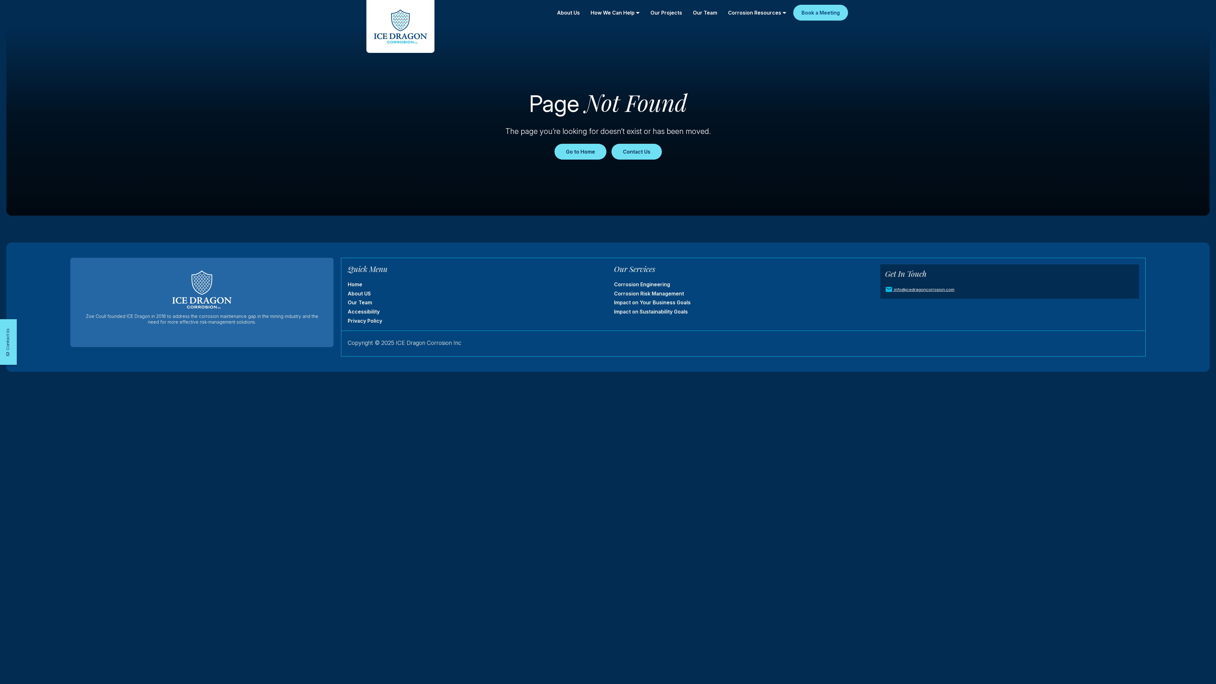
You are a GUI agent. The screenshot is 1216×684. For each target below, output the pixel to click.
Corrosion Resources (754, 13)
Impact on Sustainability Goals (651, 311)
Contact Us (636, 152)
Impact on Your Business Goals (652, 302)
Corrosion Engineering (642, 284)
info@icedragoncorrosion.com (924, 289)
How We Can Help (613, 13)
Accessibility (364, 311)
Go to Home (580, 152)
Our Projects (666, 13)
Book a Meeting (820, 13)
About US (359, 293)
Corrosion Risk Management (649, 293)
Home (355, 284)
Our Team (705, 13)
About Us (568, 13)
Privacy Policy (365, 321)
